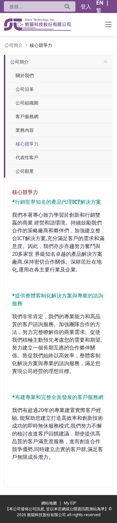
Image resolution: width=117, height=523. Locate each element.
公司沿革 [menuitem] (25, 89)
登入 (86, 6)
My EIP (70, 503)
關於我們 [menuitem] (25, 75)
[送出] (67, 6)
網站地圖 (49, 503)
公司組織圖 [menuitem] (27, 103)
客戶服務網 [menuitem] (27, 116)
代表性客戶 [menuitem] (27, 157)
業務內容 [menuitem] (25, 130)
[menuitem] (19, 61)
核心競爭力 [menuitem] (27, 144)
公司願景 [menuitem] (25, 171)
